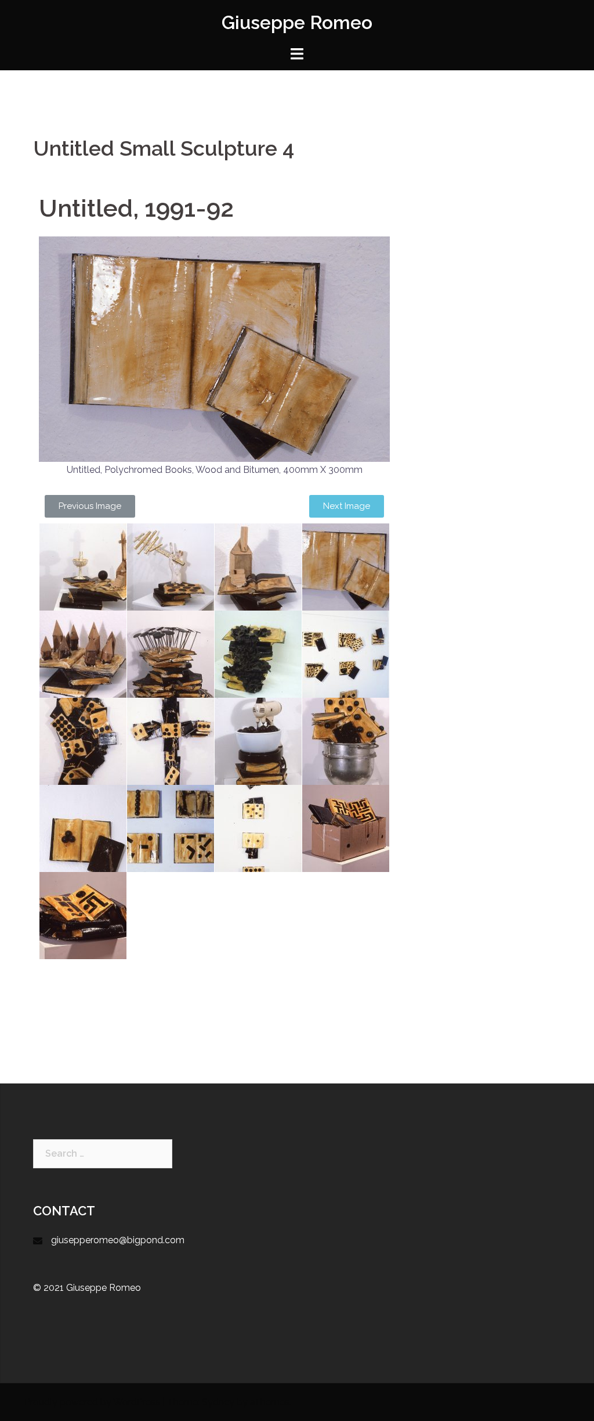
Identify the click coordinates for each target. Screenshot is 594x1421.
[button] (90, 506)
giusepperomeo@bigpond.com (117, 1240)
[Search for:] (102, 1153)
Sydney (218, 1402)
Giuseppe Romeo (297, 22)
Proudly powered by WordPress (92, 1402)
